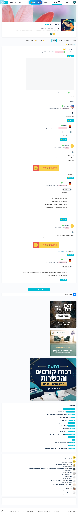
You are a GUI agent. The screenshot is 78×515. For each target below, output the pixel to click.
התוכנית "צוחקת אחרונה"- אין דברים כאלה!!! (57, 414)
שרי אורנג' (39, 96)
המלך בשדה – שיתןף (63, 423)
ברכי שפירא (69, 472)
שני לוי (70, 476)
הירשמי (4, 2)
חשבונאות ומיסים (71, 420)
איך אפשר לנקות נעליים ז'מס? (56, 480)
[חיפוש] (20, 2)
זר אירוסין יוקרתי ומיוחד (57, 409)
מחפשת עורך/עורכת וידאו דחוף (62, 442)
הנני (66, 445)
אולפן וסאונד (72, 448)
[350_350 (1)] (63, 314)
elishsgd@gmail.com (63, 174)
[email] (2, 511)
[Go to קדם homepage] (74, 2)
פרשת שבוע (54, 96)
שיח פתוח (72, 428)
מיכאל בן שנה (64, 425)
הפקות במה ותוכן (71, 414)
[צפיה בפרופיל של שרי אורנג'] (70, 126)
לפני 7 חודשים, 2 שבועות (60, 93)
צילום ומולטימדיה (71, 425)
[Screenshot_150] (53, 379)
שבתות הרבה (44, 96)
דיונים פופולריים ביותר (70, 499)
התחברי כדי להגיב (39, 289)
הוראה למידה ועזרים (70, 411)
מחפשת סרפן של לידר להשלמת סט (57, 434)
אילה (71, 488)
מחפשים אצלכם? (66, 428)
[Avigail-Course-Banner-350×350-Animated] (63, 342)
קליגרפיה (49, 96)
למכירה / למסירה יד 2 (70, 434)
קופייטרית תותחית (64, 437)
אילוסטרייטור (63, 96)
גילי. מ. (70, 464)
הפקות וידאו (72, 442)
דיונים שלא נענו (71, 502)
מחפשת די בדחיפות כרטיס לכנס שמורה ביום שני (60, 439)
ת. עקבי (70, 468)
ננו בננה (58, 96)
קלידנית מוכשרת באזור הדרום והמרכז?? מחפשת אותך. (56, 448)
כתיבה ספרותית (71, 423)
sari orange (69, 96)
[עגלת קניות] (16, 2)
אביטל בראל (69, 457)
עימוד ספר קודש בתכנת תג (64, 417)
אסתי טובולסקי (68, 480)
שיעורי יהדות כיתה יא (61, 411)
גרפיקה (75, 44)
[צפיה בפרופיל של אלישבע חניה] (72, 146)
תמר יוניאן (69, 492)
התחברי (11, 2)
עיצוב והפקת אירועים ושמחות (69, 409)
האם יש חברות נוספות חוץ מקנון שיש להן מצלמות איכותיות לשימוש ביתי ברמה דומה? (47, 468)
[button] (2, 2)
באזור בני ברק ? (63, 420)
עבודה (73, 439)
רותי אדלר (69, 484)
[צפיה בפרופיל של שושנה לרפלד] (72, 107)
